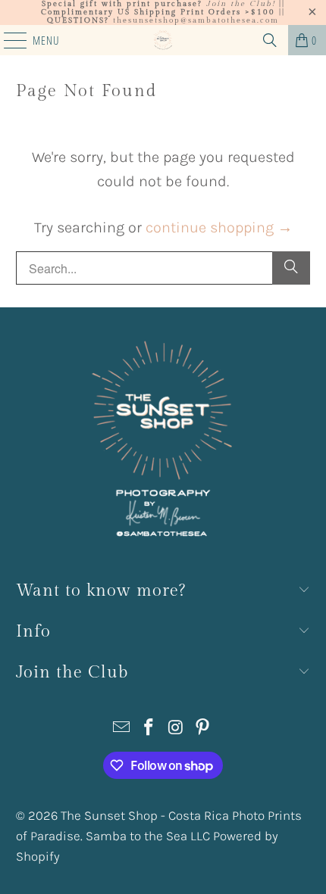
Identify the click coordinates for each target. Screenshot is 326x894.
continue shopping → (219, 227)
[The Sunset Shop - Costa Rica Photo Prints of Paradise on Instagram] (176, 729)
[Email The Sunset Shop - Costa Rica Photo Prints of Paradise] (122, 729)
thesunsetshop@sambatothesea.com (196, 20)
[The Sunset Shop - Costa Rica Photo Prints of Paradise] (163, 40)
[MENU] (7, 40)
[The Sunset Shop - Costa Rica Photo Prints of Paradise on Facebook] (148, 729)
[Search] (269, 40)
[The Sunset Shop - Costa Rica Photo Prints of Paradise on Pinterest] (203, 729)
